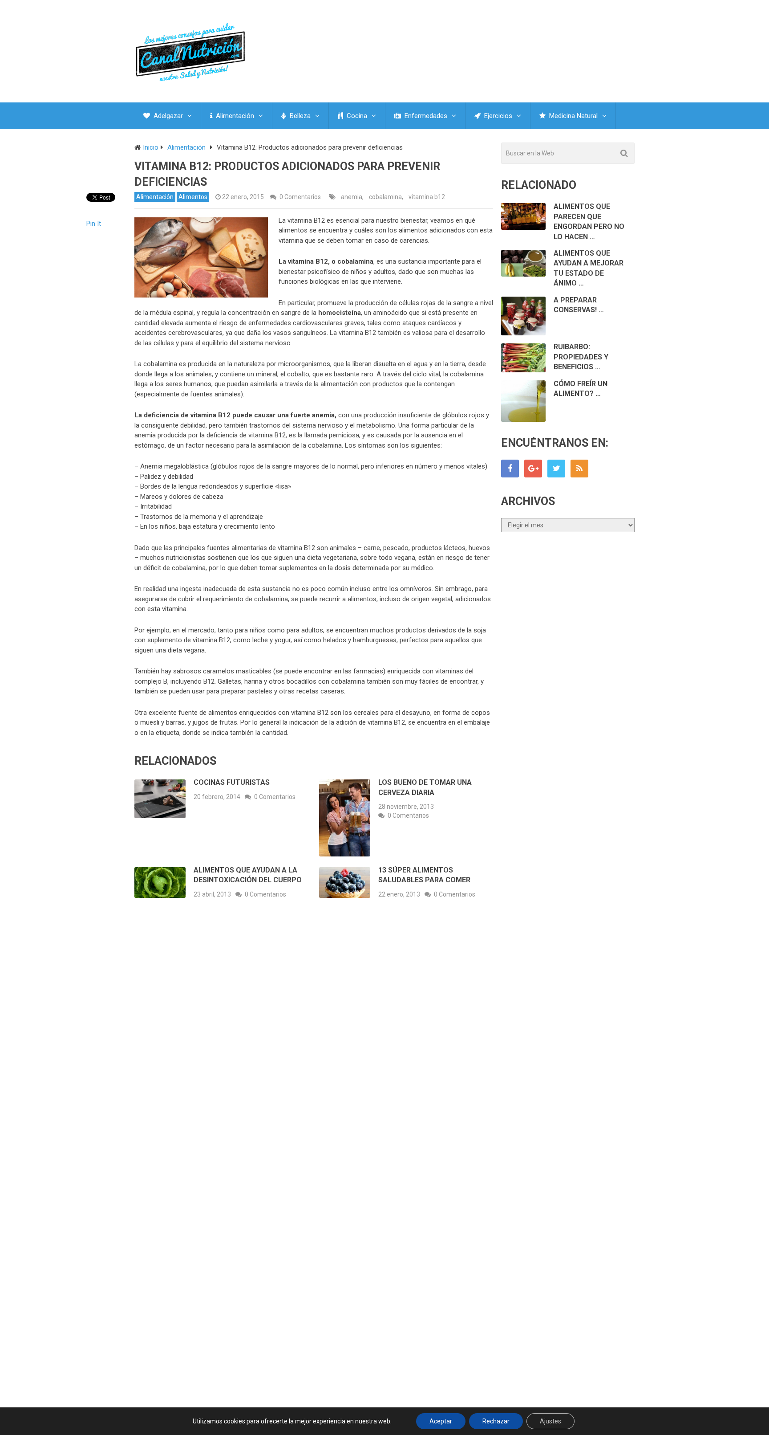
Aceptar (440, 1421)
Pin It (93, 224)
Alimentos (192, 196)
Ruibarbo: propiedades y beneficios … (581, 356)
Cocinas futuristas (232, 782)
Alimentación (234, 116)
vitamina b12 (427, 196)
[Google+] (533, 468)
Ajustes (550, 1421)
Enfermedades (425, 116)
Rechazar (496, 1421)
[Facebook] (510, 468)
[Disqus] (313, 1036)
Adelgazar (167, 116)
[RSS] (579, 468)
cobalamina (385, 196)
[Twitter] (556, 468)
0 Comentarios (300, 196)
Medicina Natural (572, 116)
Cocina (356, 116)
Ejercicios (497, 116)
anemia (351, 196)
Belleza (299, 116)
